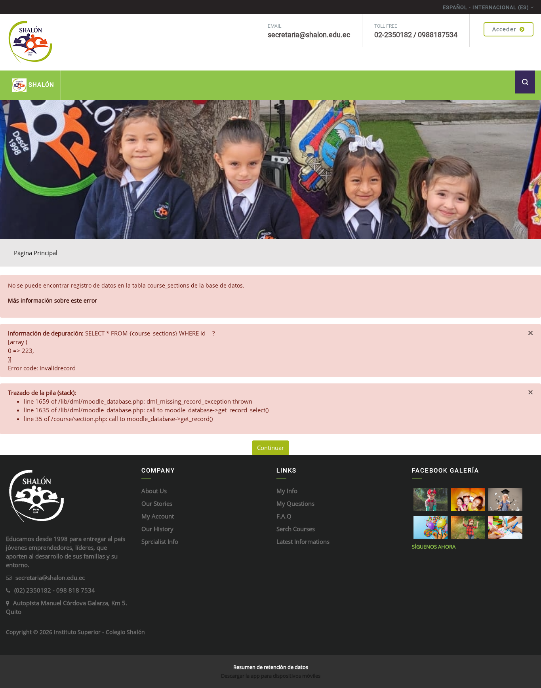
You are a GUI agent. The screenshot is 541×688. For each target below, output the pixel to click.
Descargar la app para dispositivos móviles (270, 675)
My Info (286, 491)
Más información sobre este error (52, 300)
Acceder (504, 29)
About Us (154, 491)
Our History (157, 529)
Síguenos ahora (433, 546)
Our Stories (156, 503)
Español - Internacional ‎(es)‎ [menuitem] (486, 7)
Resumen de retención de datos (270, 667)
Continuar (270, 448)
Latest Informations (303, 541)
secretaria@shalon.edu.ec (50, 577)
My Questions (295, 503)
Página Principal (35, 253)
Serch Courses (295, 529)
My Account (157, 516)
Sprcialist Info (159, 541)
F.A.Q (283, 516)
